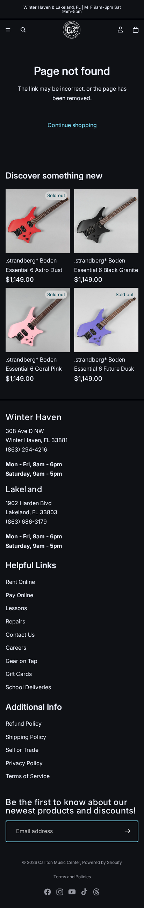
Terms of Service (28, 776)
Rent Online (20, 581)
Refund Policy (24, 723)
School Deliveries (28, 687)
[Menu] (8, 30)
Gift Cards (19, 673)
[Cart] (135, 29)
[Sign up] (127, 831)
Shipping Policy (26, 736)
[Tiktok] (84, 892)
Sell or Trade (22, 749)
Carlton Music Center (59, 862)
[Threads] (96, 892)
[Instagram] (60, 892)
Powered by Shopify (102, 862)
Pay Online (19, 595)
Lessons (16, 608)
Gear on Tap (21, 660)
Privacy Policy (24, 762)
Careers (16, 647)
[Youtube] (72, 892)
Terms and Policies (72, 876)
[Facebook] (47, 892)
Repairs (15, 621)
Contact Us (20, 634)
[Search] (23, 29)
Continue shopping (72, 124)
